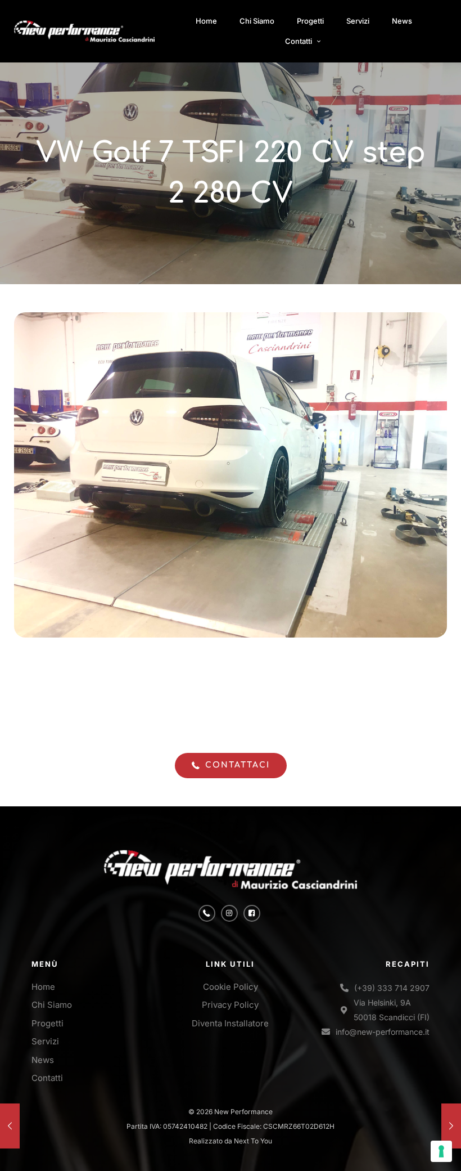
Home (43, 986)
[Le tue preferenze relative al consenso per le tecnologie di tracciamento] (441, 1151)
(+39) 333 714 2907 (392, 988)
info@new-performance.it (383, 1032)
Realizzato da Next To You (230, 1141)
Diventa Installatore (230, 1023)
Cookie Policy (230, 986)
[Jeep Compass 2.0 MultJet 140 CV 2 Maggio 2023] (10, 1125)
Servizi (45, 1041)
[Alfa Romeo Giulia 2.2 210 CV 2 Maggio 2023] (451, 1125)
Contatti (47, 1078)
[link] (84, 31)
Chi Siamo (51, 1004)
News (42, 1060)
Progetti (47, 1023)
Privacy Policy (230, 1004)
